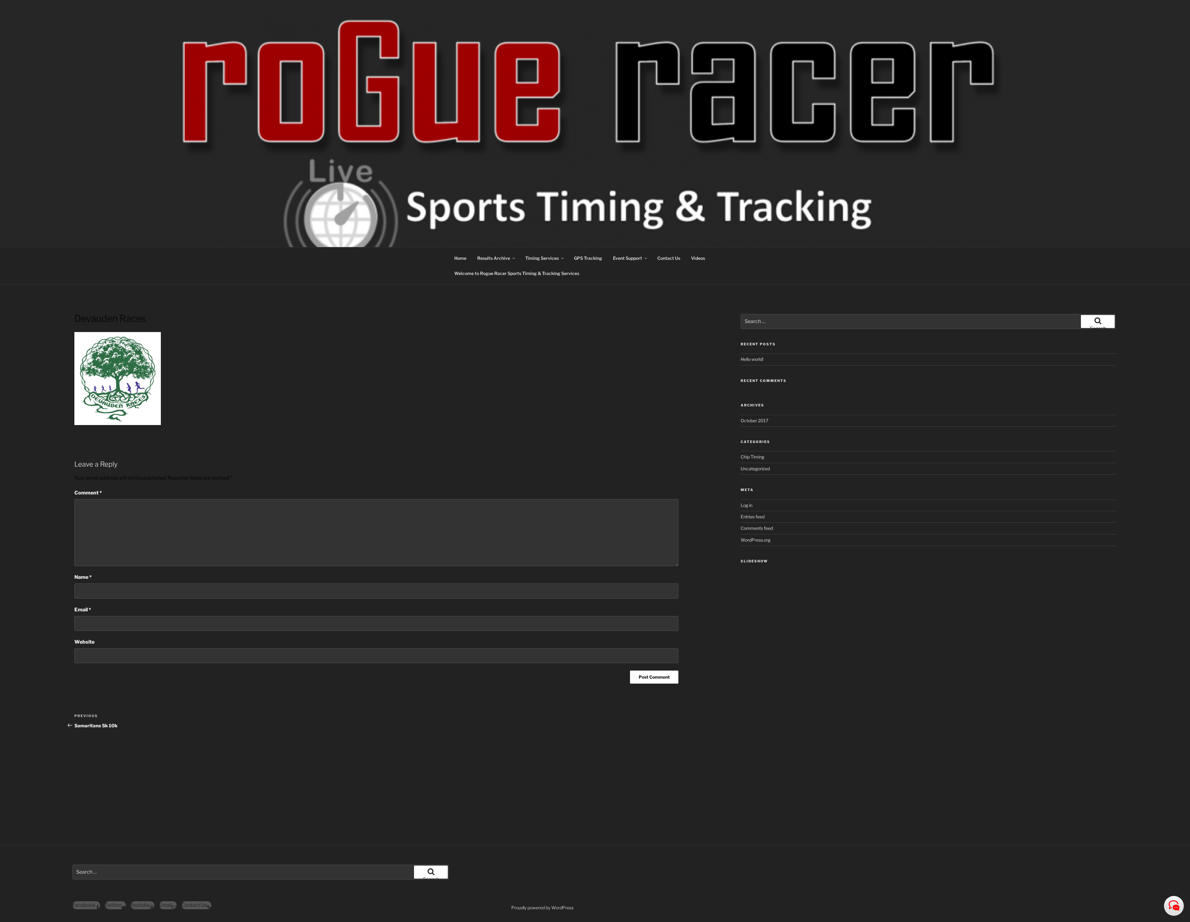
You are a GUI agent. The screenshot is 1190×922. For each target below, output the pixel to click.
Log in (746, 505)
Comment (88, 493)
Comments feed (757, 528)
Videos (698, 258)
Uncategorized (755, 468)
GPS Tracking (588, 258)
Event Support (627, 258)
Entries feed (753, 516)
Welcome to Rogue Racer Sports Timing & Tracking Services (516, 273)
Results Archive (493, 258)
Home (460, 258)
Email (82, 610)
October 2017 (754, 420)
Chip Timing (752, 456)
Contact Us (668, 258)
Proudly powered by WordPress (542, 907)
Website (84, 642)
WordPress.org (755, 540)
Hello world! (752, 359)
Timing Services (542, 258)
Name (83, 577)
